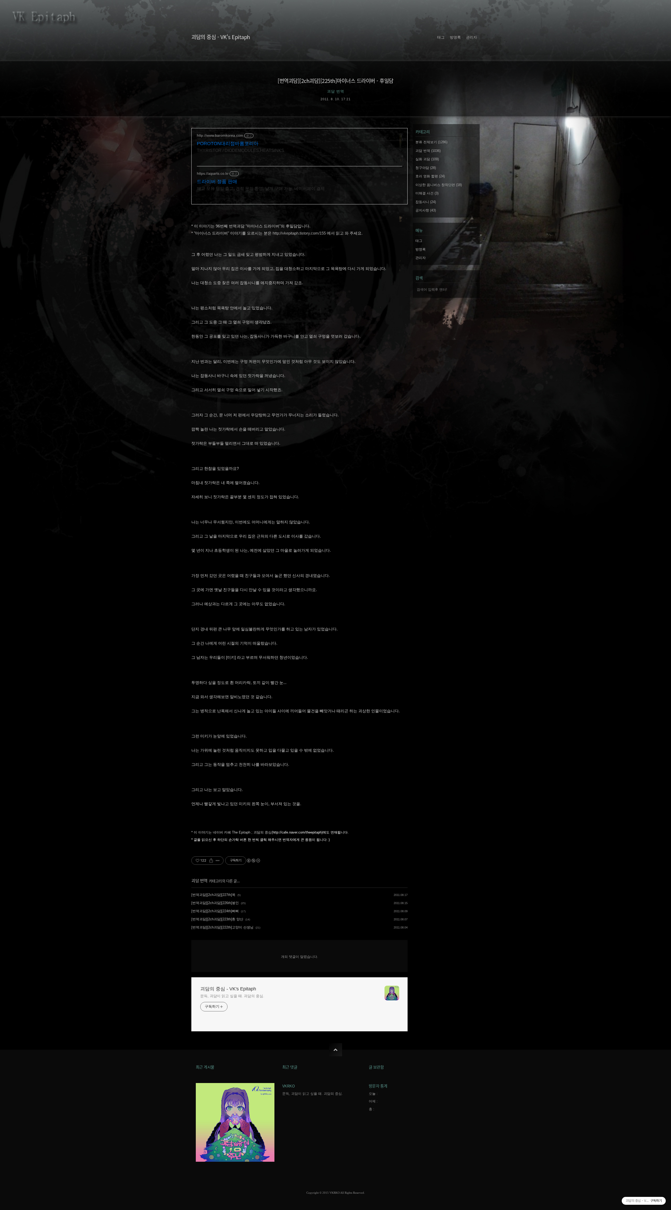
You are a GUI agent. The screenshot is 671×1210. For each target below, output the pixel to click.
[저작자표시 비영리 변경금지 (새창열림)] (253, 860)
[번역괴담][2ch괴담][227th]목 (213, 895)
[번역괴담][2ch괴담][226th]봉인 (215, 903)
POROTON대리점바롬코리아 (227, 143)
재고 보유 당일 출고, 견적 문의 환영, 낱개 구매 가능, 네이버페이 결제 (261, 188)
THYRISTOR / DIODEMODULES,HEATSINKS (240, 150)
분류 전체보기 (431, 142)
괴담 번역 (199, 880)
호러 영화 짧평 (430, 176)
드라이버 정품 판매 (217, 181)
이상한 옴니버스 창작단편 (438, 185)
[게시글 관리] (217, 860)
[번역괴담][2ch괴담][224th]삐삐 (215, 911)
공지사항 (425, 210)
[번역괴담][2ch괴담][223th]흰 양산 (217, 919)
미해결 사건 (427, 193)
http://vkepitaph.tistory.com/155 (299, 233)
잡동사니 (425, 202)
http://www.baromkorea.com (220, 135)
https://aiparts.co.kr (213, 173)
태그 (441, 37)
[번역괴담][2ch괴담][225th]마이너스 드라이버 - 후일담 (335, 80)
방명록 (455, 37)
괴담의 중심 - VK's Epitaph (220, 37)
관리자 (471, 37)
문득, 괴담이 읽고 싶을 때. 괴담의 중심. (232, 996)
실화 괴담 (427, 159)
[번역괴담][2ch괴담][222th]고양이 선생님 (222, 927)
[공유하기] (211, 860)
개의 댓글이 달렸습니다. (299, 957)
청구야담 (425, 168)
